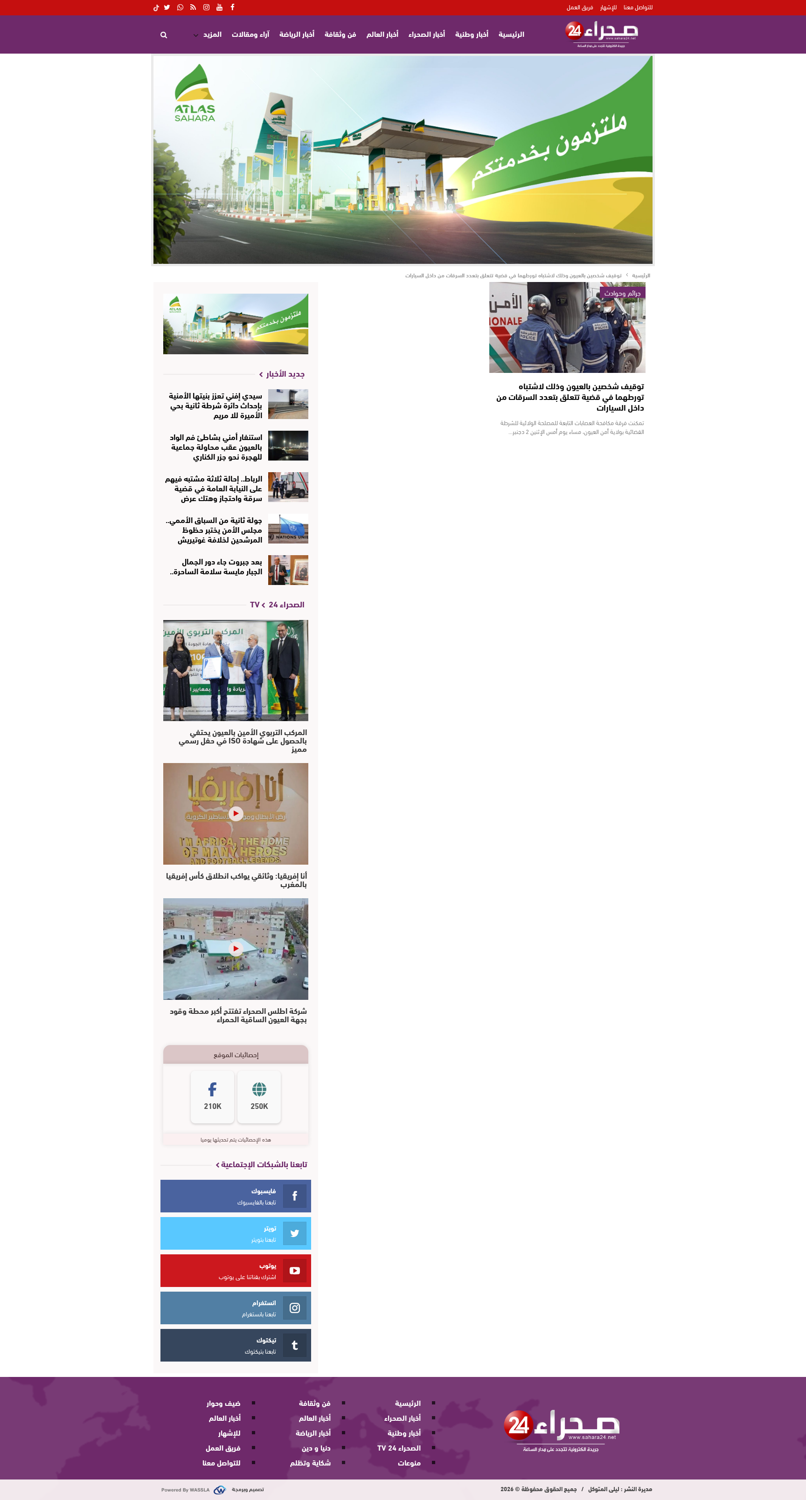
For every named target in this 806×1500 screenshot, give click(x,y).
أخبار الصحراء (427, 33)
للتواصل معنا (638, 6)
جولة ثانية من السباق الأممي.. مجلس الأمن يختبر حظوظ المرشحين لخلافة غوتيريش (214, 529)
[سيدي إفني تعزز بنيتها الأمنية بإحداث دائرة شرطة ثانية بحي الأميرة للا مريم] (288, 404)
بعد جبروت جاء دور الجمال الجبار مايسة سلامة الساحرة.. (216, 565)
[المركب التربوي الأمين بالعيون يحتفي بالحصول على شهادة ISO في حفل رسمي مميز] (235, 671)
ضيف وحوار (224, 1402)
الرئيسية (511, 33)
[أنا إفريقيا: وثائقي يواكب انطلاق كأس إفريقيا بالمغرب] (235, 814)
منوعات (409, 1462)
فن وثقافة (340, 33)
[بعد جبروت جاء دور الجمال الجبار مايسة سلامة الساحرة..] (288, 570)
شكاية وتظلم (310, 1462)
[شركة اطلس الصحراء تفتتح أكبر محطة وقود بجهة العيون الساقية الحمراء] (235, 949)
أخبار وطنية (471, 33)
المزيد (212, 33)
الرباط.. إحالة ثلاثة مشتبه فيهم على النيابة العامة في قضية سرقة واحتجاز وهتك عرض (213, 487)
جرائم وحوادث (622, 292)
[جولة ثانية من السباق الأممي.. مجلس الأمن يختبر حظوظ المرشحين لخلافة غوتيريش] (288, 529)
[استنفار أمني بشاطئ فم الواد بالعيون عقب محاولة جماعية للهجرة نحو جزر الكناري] (288, 446)
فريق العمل (580, 6)
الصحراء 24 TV (399, 1447)
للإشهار (608, 6)
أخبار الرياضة (296, 33)
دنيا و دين (316, 1447)
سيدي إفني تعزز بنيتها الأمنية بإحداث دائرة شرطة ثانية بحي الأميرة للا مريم (215, 404)
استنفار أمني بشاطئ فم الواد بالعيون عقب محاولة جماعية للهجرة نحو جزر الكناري (216, 446)
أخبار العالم (382, 33)
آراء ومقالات (250, 33)
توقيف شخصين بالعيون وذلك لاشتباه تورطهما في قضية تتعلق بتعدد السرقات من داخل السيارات (570, 396)
